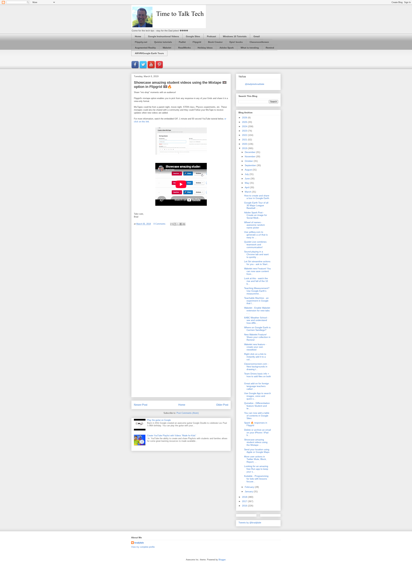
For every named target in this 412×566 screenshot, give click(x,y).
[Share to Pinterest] (184, 224)
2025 (245, 122)
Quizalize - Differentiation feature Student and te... (257, 406)
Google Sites (193, 36)
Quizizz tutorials (163, 42)
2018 (245, 497)
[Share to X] (177, 224)
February (250, 487)
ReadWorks (184, 47)
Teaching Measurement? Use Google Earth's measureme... (256, 291)
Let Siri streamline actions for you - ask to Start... (257, 262)
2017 (245, 501)
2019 (245, 148)
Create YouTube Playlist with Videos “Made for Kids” (171, 435)
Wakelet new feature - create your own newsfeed (255, 347)
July (247, 174)
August (249, 169)
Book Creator (215, 42)
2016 (245, 505)
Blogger (222, 559)
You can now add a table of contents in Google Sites (256, 416)
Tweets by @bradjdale (250, 522)
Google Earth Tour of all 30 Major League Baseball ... (256, 205)
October (249, 161)
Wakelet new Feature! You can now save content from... (257, 271)
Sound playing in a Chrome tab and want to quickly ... (256, 254)
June (247, 178)
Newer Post (140, 404)
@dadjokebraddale (254, 84)
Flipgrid (197, 42)
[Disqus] (181, 271)
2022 (245, 135)
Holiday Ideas (205, 47)
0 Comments (159, 224)
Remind (270, 47)
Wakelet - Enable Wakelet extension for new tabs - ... (257, 311)
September (251, 165)
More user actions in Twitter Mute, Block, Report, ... (255, 459)
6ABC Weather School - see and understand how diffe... (256, 320)
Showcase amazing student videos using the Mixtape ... (255, 442)
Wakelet (167, 47)
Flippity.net (141, 42)
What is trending (250, 47)
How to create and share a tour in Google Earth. (257, 197)
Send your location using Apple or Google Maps (256, 450)
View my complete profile (143, 547)
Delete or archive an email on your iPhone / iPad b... (257, 433)
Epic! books (236, 42)
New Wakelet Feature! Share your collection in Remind (257, 337)
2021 (245, 139)
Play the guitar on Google (159, 420)
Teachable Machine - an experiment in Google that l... (256, 301)
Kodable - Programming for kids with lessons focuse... (256, 479)
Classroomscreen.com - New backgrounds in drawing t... (256, 367)
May (247, 183)
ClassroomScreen (259, 42)
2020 (245, 144)
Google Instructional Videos (163, 36)
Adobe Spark (227, 47)
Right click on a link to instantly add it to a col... (255, 357)
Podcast (211, 36)
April (247, 187)
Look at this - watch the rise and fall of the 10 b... (256, 281)
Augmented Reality (145, 47)
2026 (245, 117)
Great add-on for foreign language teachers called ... (256, 386)
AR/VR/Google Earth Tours (149, 53)
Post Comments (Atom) (188, 413)
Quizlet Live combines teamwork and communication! (255, 245)
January (249, 491)
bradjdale (139, 543)
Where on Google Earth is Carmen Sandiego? (257, 328)
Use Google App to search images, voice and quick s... (257, 396)
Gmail (256, 36)
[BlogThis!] (174, 224)
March (248, 191)
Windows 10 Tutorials (235, 36)
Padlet (182, 42)
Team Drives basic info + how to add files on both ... (257, 376)
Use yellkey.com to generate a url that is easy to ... (256, 235)
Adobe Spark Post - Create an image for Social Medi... (255, 215)
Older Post (222, 404)
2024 (245, 126)
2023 (245, 130)
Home (138, 36)
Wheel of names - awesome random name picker (254, 225)
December (250, 152)
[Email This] (171, 224)
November (250, 156)
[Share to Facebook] (181, 224)
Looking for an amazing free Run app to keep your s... (256, 469)
